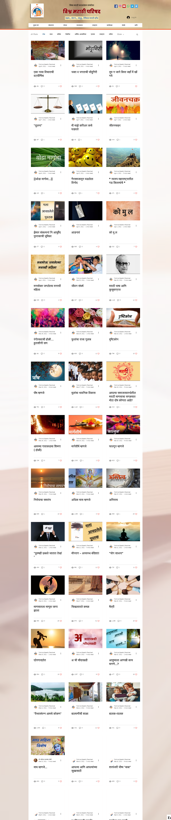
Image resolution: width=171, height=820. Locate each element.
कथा (51, 34)
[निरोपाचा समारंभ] (48, 478)
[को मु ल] (123, 210)
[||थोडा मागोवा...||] (48, 157)
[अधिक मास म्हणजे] (85, 478)
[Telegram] (132, 6)
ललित (111, 34)
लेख (43, 34)
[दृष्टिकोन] (123, 317)
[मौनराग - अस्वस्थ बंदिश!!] (85, 531)
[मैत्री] (123, 585)
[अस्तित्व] (123, 478)
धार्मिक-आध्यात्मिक (80, 34)
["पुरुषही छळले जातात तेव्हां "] (48, 531)
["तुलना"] (48, 103)
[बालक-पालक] (123, 692)
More (119, 34)
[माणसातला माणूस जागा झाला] (48, 585)
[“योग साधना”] (123, 531)
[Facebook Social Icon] (116, 6)
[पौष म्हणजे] (48, 371)
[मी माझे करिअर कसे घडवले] (85, 103)
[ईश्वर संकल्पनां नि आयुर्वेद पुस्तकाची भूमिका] (48, 210)
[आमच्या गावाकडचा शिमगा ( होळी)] (48, 424)
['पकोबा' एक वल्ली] (123, 799)
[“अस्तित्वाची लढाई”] (85, 799)
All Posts (34, 34)
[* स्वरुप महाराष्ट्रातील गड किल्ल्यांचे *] (123, 157)
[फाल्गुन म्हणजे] (123, 424)
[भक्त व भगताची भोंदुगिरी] (85, 50)
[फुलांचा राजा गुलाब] (85, 317)
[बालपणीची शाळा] (85, 692)
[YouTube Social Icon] (124, 6)
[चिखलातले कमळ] (85, 585)
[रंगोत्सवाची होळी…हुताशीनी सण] (48, 317)
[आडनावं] (85, 210)
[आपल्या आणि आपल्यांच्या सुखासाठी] (85, 745)
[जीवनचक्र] (123, 103)
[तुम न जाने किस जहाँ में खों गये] (123, 50)
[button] (94, 25)
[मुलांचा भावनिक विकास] (85, 371)
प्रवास (93, 34)
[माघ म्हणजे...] (48, 745)
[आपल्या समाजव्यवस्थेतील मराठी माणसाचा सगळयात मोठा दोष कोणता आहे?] (123, 371)
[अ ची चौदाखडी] (85, 638)
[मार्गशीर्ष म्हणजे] (85, 424)
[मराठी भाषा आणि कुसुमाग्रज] (123, 264)
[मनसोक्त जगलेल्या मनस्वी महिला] (48, 264)
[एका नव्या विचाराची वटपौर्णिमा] (48, 50)
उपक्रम (101, 34)
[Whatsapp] (128, 6)
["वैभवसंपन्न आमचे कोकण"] (48, 692)
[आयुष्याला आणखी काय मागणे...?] (123, 638)
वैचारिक (67, 34)
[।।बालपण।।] (48, 799)
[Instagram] (120, 6)
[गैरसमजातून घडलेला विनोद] (85, 157)
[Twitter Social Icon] (136, 6)
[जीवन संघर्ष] (85, 264)
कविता (59, 34)
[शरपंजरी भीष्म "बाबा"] (123, 745)
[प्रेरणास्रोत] (48, 638)
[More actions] (61, 65)
